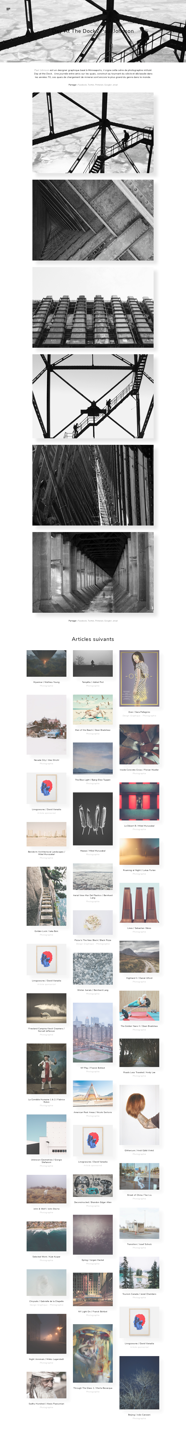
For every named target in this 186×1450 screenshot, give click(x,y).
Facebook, (82, 84)
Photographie (46, 685)
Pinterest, (99, 84)
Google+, (108, 84)
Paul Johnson (41, 70)
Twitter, (91, 84)
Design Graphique (131, 715)
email (115, 84)
